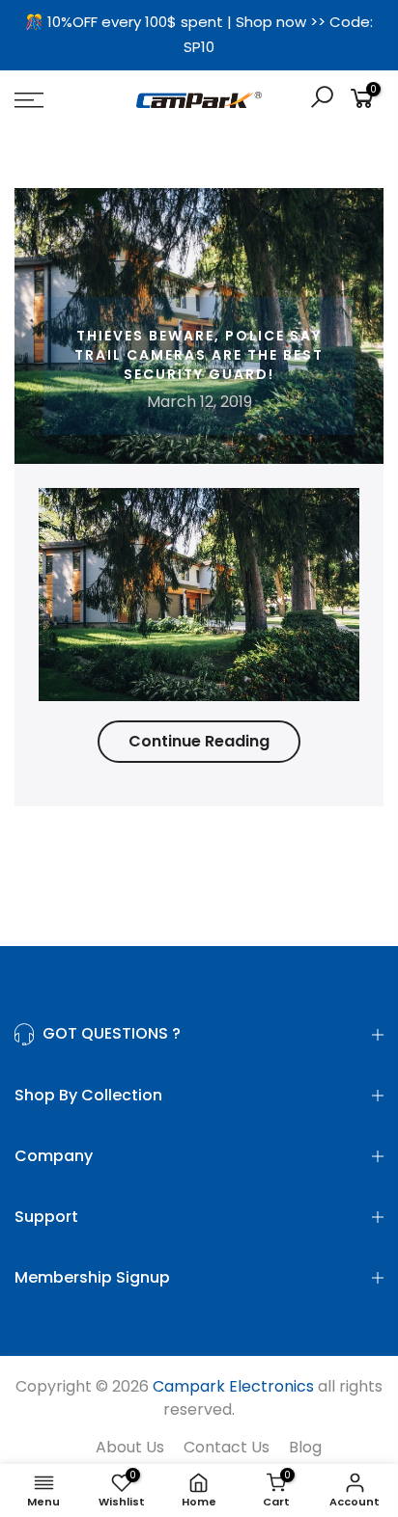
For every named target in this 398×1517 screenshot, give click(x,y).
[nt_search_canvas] (321, 100)
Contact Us (227, 1447)
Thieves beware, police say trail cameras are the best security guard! (199, 355)
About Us (130, 1447)
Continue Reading (199, 741)
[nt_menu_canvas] (55, 100)
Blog (305, 1447)
